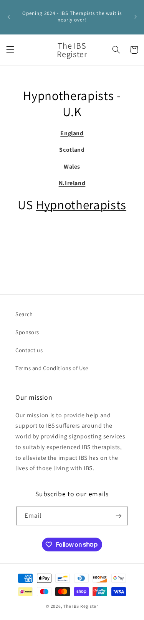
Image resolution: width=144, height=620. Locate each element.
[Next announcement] (135, 16)
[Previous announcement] (8, 16)
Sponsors (27, 332)
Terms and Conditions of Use (51, 368)
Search (24, 314)
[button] (10, 50)
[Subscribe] (118, 516)
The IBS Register (80, 606)
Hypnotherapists (81, 204)
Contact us (29, 350)
